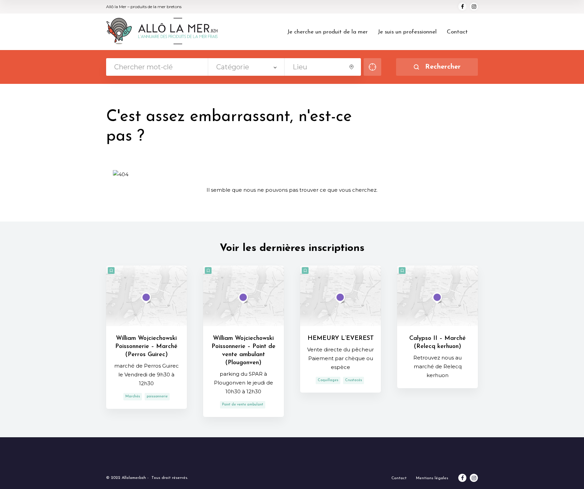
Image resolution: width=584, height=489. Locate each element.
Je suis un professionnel (407, 32)
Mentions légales (432, 478)
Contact (457, 32)
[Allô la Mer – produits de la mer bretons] (162, 31)
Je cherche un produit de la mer (327, 32)
